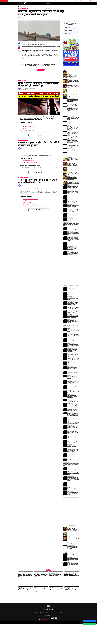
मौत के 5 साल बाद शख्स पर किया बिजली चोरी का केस (30, 199)
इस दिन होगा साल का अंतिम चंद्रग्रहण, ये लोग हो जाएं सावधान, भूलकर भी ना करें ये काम (82, 0)
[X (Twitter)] (47, 609)
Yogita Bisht (24, 89)
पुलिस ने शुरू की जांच (26, 128)
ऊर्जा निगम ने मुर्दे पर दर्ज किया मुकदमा (28, 202)
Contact (57, 612)
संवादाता (23, 18)
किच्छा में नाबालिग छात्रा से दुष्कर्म (27, 124)
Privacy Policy (42, 612)
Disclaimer (36, 612)
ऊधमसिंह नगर (28, 116)
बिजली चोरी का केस (37, 192)
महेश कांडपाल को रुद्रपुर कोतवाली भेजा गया (31, 162)
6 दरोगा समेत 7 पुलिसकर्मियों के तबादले (28, 160)
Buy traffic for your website (5, 623)
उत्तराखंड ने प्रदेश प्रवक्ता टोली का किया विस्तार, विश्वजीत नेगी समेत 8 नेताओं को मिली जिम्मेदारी (53, 0)
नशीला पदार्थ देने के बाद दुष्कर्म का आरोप (28, 126)
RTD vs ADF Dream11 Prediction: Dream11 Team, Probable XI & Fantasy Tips (23, 0)
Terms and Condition (50, 612)
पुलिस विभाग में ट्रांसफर (47, 155)
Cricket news (48, 8)
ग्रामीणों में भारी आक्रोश (26, 200)
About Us (61, 612)
